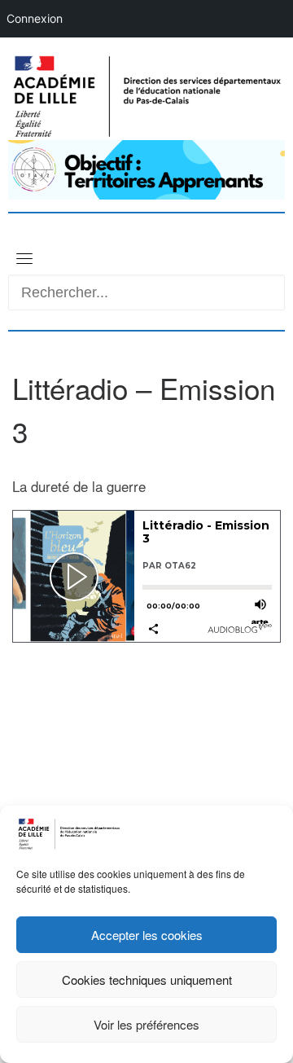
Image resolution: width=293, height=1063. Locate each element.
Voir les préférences (146, 1024)
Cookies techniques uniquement (147, 979)
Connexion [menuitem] (35, 18)
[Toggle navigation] (24, 258)
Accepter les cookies (147, 934)
